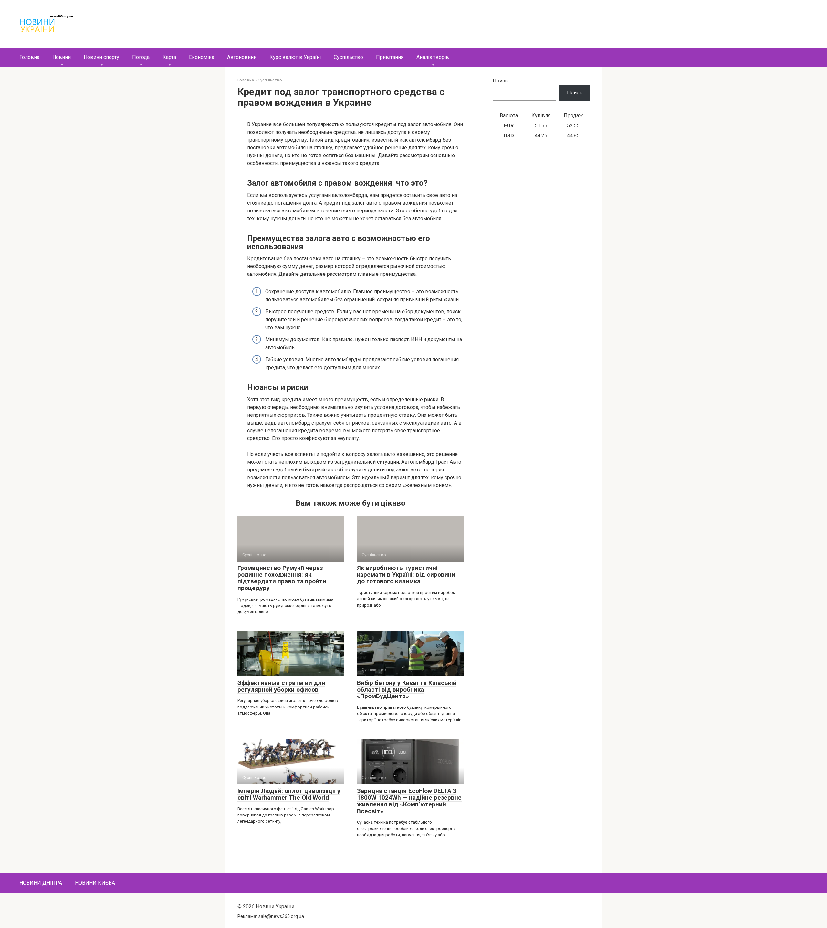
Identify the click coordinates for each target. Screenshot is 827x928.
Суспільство (348, 57)
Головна (29, 57)
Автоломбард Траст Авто (431, 462)
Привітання (389, 57)
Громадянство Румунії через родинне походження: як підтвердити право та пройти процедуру (281, 578)
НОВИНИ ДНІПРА (40, 883)
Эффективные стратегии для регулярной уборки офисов (281, 686)
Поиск (500, 81)
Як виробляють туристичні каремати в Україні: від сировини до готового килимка (406, 574)
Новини (61, 57)
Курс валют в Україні (295, 57)
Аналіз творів (432, 57)
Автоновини (241, 57)
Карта (169, 57)
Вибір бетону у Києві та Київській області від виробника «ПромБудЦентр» (406, 689)
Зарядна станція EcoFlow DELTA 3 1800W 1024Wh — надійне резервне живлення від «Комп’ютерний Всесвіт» (409, 801)
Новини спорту (101, 57)
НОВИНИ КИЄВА (95, 883)
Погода (141, 57)
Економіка (201, 57)
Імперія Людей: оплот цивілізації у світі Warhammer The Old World (288, 794)
